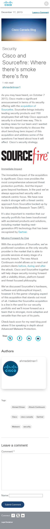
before (22, 266)
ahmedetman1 (11, 87)
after (43, 266)
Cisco (14, 417)
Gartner (22, 232)
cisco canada (27, 417)
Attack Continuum (37, 407)
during (31, 266)
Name (5, 495)
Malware (16, 427)
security (27, 427)
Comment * (8, 451)
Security (9, 49)
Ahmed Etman (18, 407)
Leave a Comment (40, 13)
